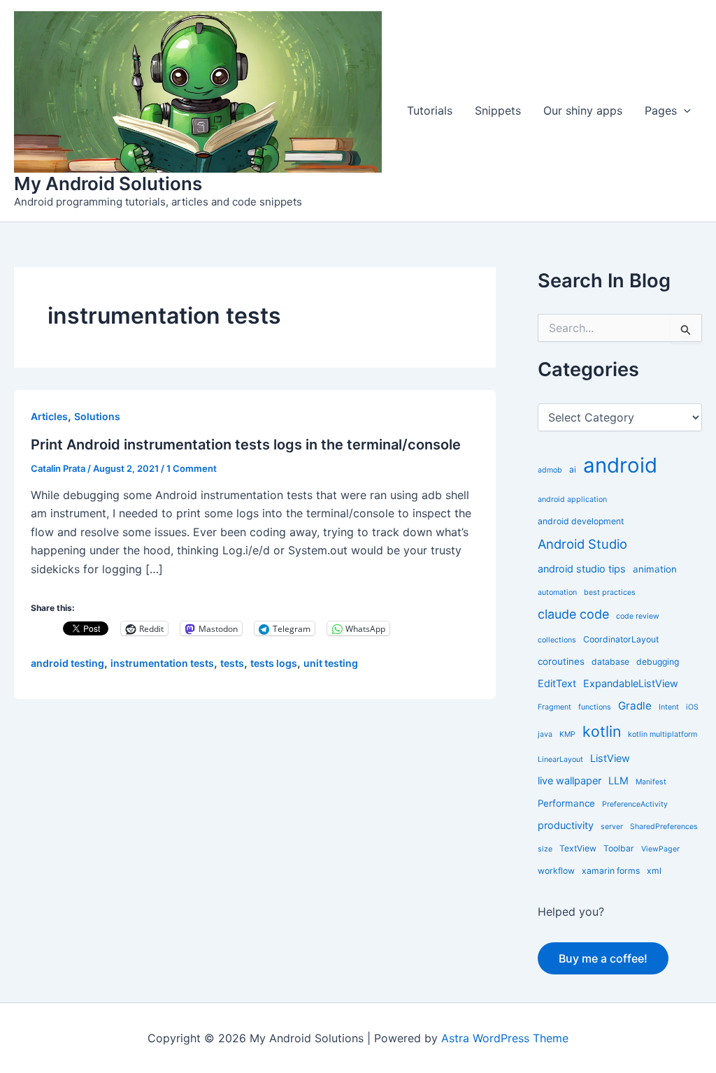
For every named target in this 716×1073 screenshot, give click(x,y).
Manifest (651, 781)
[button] (684, 111)
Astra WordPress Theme (504, 1038)
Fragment (554, 707)
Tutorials (429, 110)
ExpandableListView (630, 683)
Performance (566, 803)
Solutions (97, 416)
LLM (618, 780)
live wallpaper (569, 780)
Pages (661, 110)
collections (557, 639)
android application (572, 499)
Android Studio (582, 544)
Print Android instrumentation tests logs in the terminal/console (246, 444)
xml (654, 870)
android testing (67, 663)
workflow (556, 870)
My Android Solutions (108, 183)
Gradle (635, 705)
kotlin (601, 731)
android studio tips (582, 569)
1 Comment (191, 468)
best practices (610, 592)
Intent (669, 707)
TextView (577, 848)
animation (655, 569)
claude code (573, 614)
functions (594, 707)
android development (581, 521)
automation (557, 592)
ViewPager (660, 849)
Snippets (498, 110)
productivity (566, 825)
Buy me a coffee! (603, 958)
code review (637, 616)
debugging (657, 661)
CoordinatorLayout (621, 639)
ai (572, 469)
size (545, 849)
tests (232, 663)
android (620, 465)
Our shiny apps (582, 110)
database (610, 661)
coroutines (561, 661)
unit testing (330, 663)
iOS (692, 707)
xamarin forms (611, 870)
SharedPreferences (664, 826)
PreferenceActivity (635, 804)
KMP (567, 734)
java (545, 734)
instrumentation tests (162, 663)
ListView (610, 758)
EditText (557, 683)
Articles (49, 416)
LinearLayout (560, 759)
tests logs (273, 663)
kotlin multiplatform (662, 734)
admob (550, 470)
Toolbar (618, 848)
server (612, 826)
